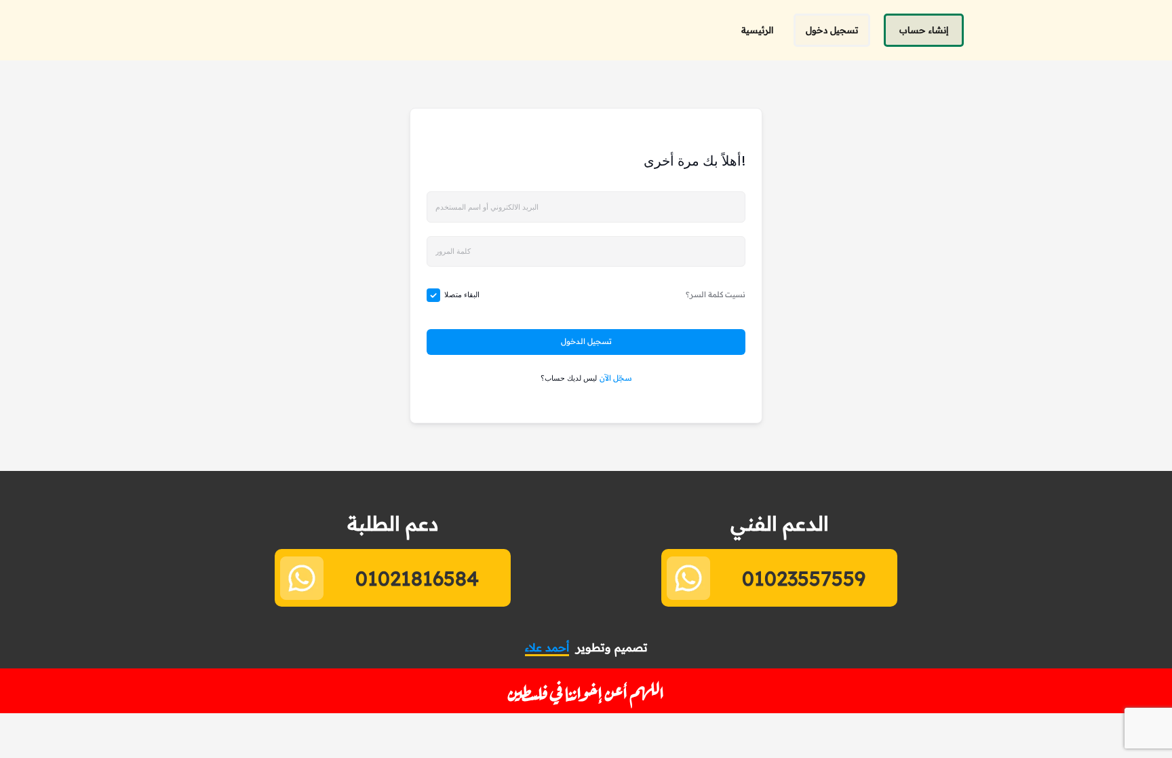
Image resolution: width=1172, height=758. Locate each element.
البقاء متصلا (462, 294)
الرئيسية (757, 29)
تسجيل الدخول (586, 341)
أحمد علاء (547, 647)
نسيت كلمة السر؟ (715, 294)
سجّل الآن (616, 378)
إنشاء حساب (923, 29)
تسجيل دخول (832, 29)
